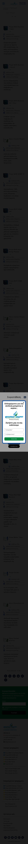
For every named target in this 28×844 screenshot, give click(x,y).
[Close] (23, 402)
